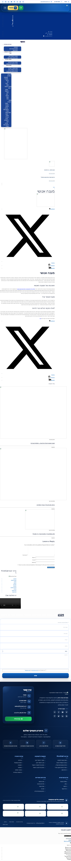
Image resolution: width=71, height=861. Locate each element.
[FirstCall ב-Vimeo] (14, 2)
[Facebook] (58, 712)
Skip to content (67, 841)
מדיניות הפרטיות (35, 670)
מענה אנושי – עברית (7, 115)
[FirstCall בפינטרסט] (20, 2)
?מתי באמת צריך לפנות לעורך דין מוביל (44, 534)
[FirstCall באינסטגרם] (5, 2)
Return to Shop (67, 836)
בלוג (66, 784)
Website (34, 562)
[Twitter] (58, 716)
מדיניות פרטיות (41, 784)
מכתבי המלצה (18, 770)
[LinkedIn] (62, 716)
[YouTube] (62, 712)
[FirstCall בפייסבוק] (3, 2)
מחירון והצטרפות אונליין (61, 765)
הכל (54, 187)
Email (34, 560)
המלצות (14, 586)
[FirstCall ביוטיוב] (11, 2)
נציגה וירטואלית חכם (6, 120)
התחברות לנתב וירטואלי (39, 767)
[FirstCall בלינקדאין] (8, 2)
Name (34, 557)
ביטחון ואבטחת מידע (40, 791)
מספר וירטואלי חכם (7, 91)
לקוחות (15, 583)
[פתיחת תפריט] (5, 8)
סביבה (43, 788)
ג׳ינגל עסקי (64, 770)
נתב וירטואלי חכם (40, 762)
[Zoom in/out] (66, 838)
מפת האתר (42, 786)
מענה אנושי (8, 65)
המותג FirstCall (18, 762)
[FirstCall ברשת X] (17, 2)
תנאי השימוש (27, 670)
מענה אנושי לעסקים (62, 760)
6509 (61, 615)
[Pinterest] (54, 716)
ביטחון (5, 821)
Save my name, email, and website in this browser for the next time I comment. (37, 565)
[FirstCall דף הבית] (60, 8)
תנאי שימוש (14, 590)
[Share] (69, 838)
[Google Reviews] (66, 716)
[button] (70, 842)
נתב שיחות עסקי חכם (13, 57)
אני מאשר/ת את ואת (35, 670)
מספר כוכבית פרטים (7, 105)
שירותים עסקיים (7, 44)
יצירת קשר (14, 592)
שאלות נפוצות (13, 580)
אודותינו (14, 578)
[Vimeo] (66, 712)
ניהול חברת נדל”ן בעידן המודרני (46, 505)
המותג (15, 581)
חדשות (65, 786)
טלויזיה (15, 589)
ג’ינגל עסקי (15, 50)
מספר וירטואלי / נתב (8, 87)
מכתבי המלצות (13, 587)
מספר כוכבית (8, 59)
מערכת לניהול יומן (7, 80)
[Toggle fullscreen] (67, 838)
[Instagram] (54, 712)
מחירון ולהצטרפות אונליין (12, 63)
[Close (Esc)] (70, 838)
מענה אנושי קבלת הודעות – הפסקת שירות (43, 443)
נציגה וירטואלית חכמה (61, 762)
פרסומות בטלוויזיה (17, 772)
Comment (25, 555)
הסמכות (14, 584)
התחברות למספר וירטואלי (38, 765)
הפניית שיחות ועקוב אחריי (61, 767)
